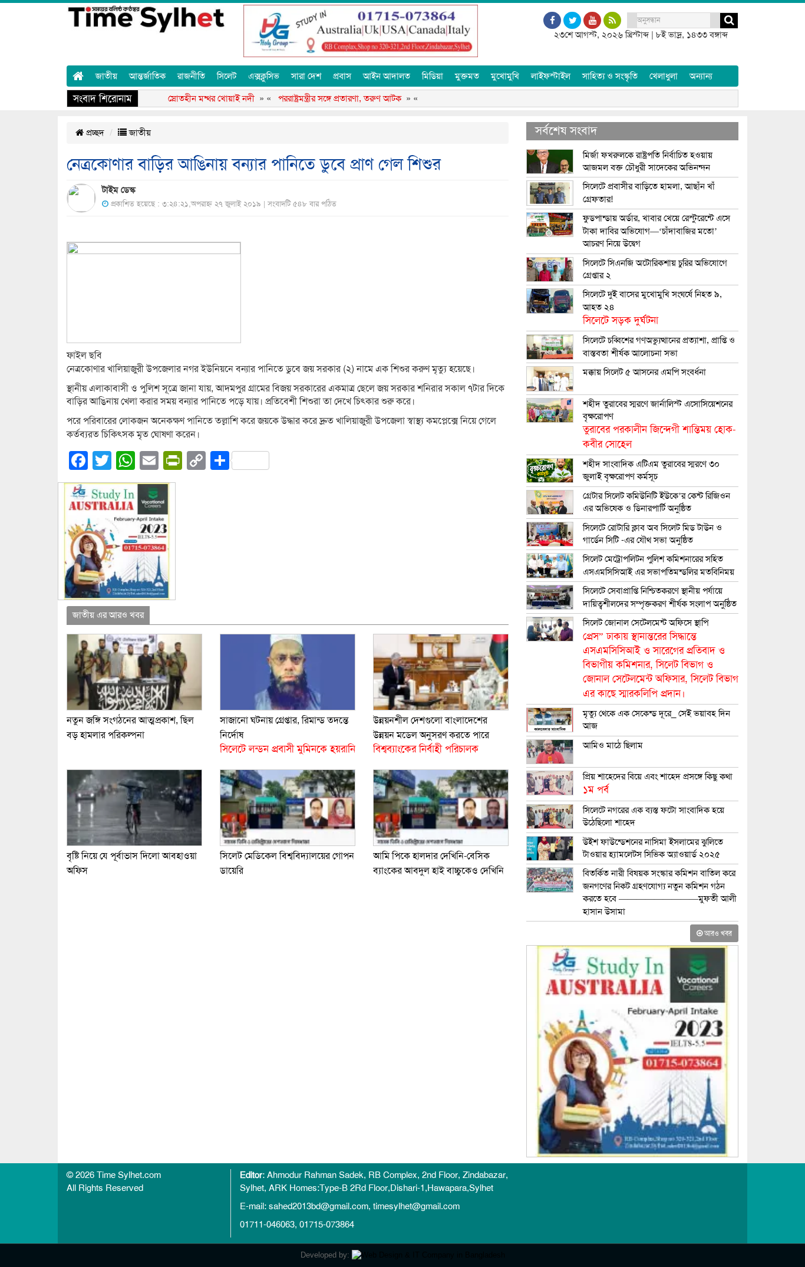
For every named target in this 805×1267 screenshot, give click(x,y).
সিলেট (226, 76)
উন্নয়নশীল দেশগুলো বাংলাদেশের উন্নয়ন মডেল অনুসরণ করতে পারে (431, 735)
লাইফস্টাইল (550, 76)
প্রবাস (342, 76)
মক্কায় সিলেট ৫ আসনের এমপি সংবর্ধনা (644, 372)
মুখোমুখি (505, 76)
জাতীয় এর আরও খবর (108, 615)
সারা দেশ (306, 76)
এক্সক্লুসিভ (263, 76)
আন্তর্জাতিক (147, 76)
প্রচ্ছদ (94, 132)
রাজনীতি (191, 76)
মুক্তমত (467, 76)
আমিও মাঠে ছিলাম (613, 745)
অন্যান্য (700, 76)
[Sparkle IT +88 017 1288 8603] (428, 1254)
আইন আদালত (386, 76)
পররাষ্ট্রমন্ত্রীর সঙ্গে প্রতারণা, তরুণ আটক (316, 98)
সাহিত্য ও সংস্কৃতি (610, 76)
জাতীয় (106, 76)
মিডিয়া (432, 76)
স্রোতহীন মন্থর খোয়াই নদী (187, 98)
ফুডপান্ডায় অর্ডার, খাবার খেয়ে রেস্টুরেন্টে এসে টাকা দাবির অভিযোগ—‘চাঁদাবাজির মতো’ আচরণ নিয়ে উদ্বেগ (656, 231)
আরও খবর (717, 933)
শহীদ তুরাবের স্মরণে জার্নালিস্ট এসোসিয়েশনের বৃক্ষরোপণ (659, 424)
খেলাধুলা (663, 76)
